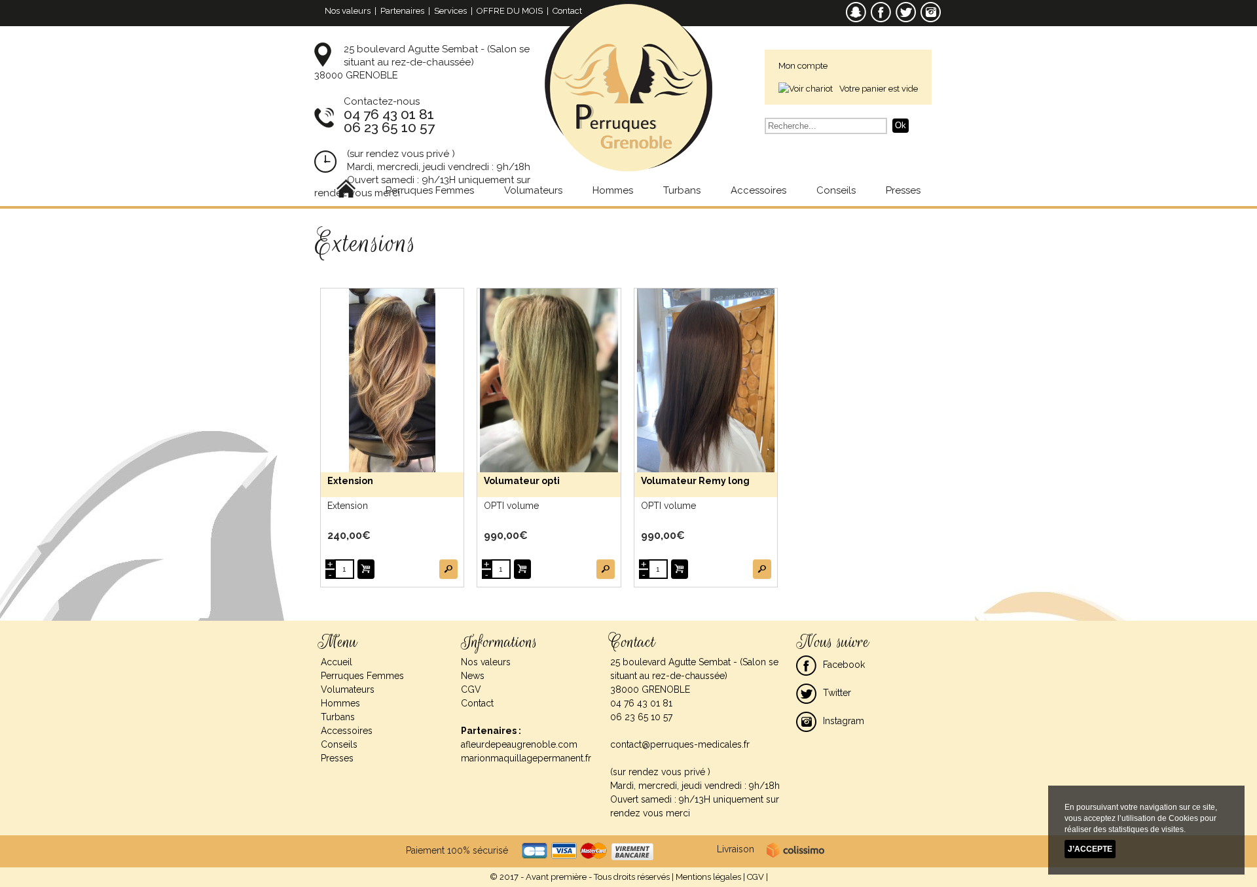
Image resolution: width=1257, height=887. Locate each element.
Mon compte (803, 66)
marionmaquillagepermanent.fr (526, 758)
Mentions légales (708, 877)
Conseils (836, 190)
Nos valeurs (348, 11)
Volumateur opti (522, 481)
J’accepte (1090, 849)
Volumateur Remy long (695, 481)
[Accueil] (346, 190)
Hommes (612, 190)
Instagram (843, 721)
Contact (567, 11)
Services (450, 11)
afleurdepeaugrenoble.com (519, 744)
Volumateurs (533, 190)
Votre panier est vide (878, 89)
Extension (350, 481)
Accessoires (758, 190)
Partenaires (402, 11)
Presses (903, 190)
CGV (471, 689)
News (472, 675)
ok (900, 125)
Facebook (844, 664)
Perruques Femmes (430, 190)
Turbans (682, 190)
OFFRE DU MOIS (510, 11)
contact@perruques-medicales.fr (680, 744)
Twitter (837, 692)
